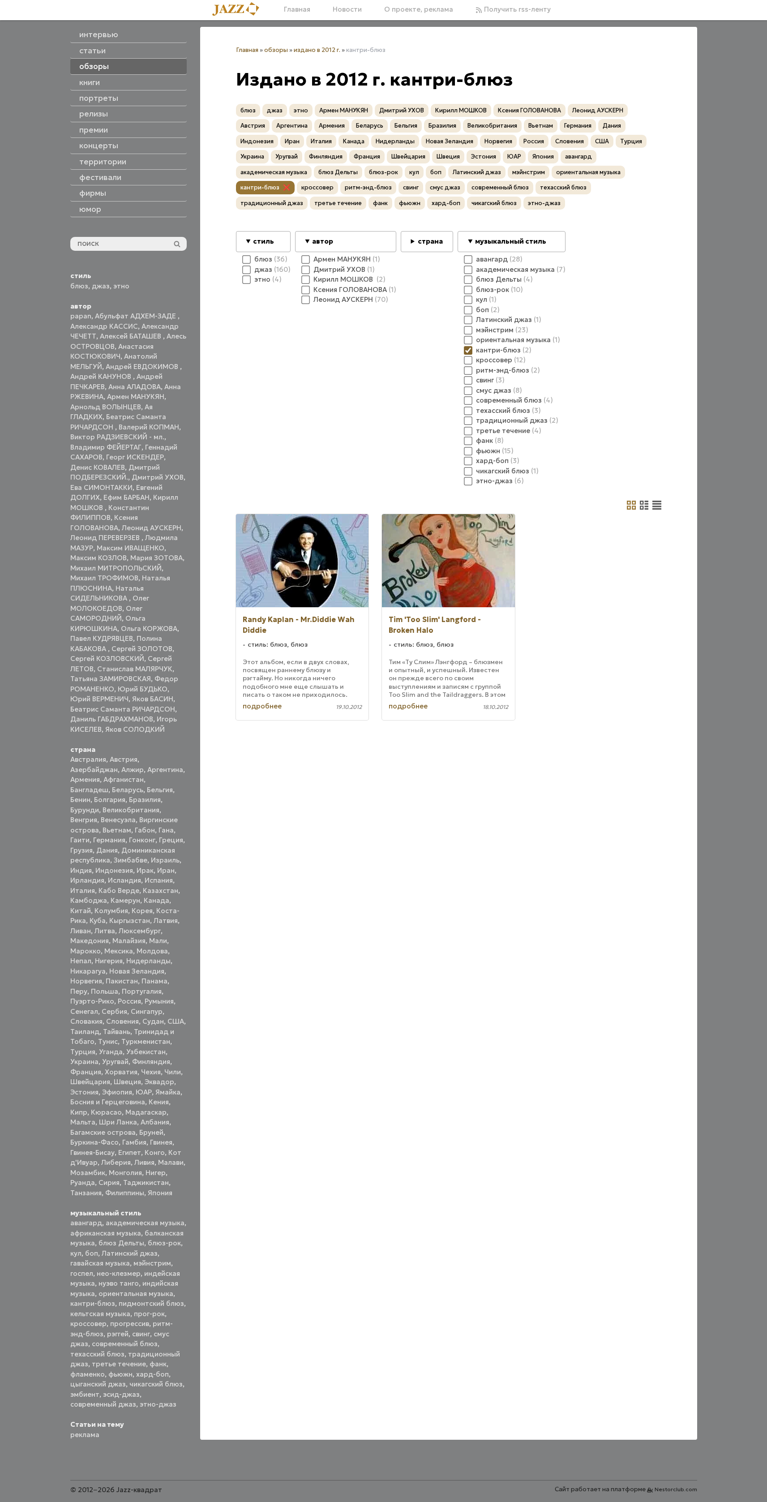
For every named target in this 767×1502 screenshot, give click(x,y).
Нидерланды (148, 961)
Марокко (85, 951)
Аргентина (165, 769)
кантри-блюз (92, 1303)
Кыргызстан (129, 920)
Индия (81, 870)
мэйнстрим (152, 1263)
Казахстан (160, 890)
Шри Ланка (118, 1122)
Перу (78, 991)
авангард (86, 1223)
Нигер (156, 1172)
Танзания (86, 1193)
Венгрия (83, 819)
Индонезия (114, 870)
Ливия (144, 1162)
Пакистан (122, 981)
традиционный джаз (271, 203)
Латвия (166, 920)
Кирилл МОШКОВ (461, 110)
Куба (98, 920)
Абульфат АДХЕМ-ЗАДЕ (136, 316)
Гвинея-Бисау (92, 1152)
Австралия (88, 759)
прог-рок (149, 1313)
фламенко (87, 1374)
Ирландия (87, 880)
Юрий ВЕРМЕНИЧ (99, 699)
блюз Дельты (121, 1243)
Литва (104, 931)
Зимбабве (130, 860)
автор (322, 241)
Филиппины (124, 1193)
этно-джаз (158, 1404)
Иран (166, 870)
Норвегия (86, 981)
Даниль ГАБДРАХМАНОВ (111, 719)
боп (91, 1253)
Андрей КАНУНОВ (101, 376)
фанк (158, 1364)
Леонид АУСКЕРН (151, 528)
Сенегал (84, 1011)
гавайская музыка (100, 1263)
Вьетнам (117, 830)
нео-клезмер (119, 1273)
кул (75, 1253)
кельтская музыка (100, 1313)
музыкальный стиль (510, 241)
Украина (84, 1061)
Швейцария (90, 1081)
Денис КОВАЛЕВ (97, 467)
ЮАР (144, 1092)
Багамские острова (103, 1132)
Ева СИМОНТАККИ (101, 487)
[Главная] (239, 9)
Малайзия (129, 940)
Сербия (114, 1011)
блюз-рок (164, 1243)
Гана (166, 830)
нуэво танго (119, 1283)
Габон (145, 830)
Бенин (80, 799)
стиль (263, 241)
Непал (80, 961)
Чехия (151, 1072)
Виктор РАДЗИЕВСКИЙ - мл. (117, 437)
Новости (347, 9)
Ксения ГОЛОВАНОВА (529, 110)
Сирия (109, 1182)
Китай (80, 910)
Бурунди (84, 810)
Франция (85, 1072)
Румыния (159, 1001)
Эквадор (159, 1081)
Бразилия (145, 799)
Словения (122, 1021)
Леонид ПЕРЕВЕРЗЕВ (105, 537)
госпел (81, 1273)
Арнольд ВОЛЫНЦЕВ (105, 407)
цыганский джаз (98, 1384)
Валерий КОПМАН (149, 427)
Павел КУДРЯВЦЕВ (101, 638)
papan (80, 316)
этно (121, 286)
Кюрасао (106, 1112)
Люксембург (140, 931)
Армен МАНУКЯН (135, 396)
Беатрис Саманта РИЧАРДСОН (122, 709)
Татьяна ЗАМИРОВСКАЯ (110, 678)
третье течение (119, 1364)
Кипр (78, 1112)
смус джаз (445, 187)
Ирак (145, 870)
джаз (101, 286)
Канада (156, 900)
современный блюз (125, 1343)
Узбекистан (146, 1051)
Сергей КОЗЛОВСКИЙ (107, 658)
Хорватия (121, 1072)
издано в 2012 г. (317, 50)
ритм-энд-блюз (368, 187)
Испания (159, 880)
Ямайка (167, 1092)
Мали (158, 940)
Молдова (152, 951)
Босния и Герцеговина (107, 1102)
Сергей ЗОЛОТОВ (141, 648)
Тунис (108, 1041)
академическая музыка (145, 1223)
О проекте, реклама (418, 9)
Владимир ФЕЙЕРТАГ (105, 447)
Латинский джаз (130, 1253)
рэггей (118, 1334)
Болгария (109, 799)
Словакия (86, 1021)
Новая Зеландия (136, 971)
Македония (89, 940)
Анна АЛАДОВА (134, 386)
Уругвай (115, 1061)
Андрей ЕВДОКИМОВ (143, 366)
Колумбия (111, 910)
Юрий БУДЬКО (142, 689)
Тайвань (116, 1031)
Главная (297, 9)
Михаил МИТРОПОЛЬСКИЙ (116, 568)
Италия (82, 890)
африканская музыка (105, 1233)
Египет (129, 1152)
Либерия (116, 1162)
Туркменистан (145, 1041)
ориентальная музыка (136, 1293)
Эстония (84, 1092)
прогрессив (129, 1323)
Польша (104, 991)
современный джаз (103, 1404)
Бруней (151, 1132)
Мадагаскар (146, 1112)
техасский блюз (97, 1354)
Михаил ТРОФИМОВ (104, 578)
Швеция (127, 1081)
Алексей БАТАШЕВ (131, 336)
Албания (155, 1122)
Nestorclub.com (676, 1489)
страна (430, 241)
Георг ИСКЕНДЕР (135, 457)
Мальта (82, 1122)
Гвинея (161, 1142)
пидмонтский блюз (151, 1303)
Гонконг (142, 840)
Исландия (124, 880)
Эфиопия (117, 1092)
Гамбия (134, 1142)
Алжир (132, 769)
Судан (153, 1021)
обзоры (276, 50)
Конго (155, 1152)
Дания (107, 850)
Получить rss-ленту (516, 9)
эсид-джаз (121, 1394)
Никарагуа (88, 971)
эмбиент (84, 1394)
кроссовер (88, 1323)
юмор (90, 209)
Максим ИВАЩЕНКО (130, 548)
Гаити (80, 840)
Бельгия (160, 789)
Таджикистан (146, 1182)
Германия (109, 840)
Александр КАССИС (104, 326)
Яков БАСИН (152, 699)
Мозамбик (87, 1172)
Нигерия (109, 961)
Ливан (80, 931)
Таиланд (84, 1031)
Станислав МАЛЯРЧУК (134, 669)
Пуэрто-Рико (92, 1001)
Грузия (81, 850)
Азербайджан (94, 769)
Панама (154, 981)
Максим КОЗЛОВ (98, 558)
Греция (171, 840)
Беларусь (127, 789)
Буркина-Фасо (94, 1142)
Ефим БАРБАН (126, 497)
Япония (160, 1193)
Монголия (125, 1172)
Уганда (111, 1051)
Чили (172, 1072)
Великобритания (131, 810)
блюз (79, 286)
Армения (85, 779)
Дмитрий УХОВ (158, 477)
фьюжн (120, 1374)
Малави (171, 1162)
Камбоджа (88, 900)
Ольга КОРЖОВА (149, 628)
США (175, 1021)
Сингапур (147, 1011)
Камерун (125, 900)
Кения (159, 1102)
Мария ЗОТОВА (156, 558)
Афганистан (123, 779)
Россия (129, 1001)
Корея (142, 910)
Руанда (82, 1182)
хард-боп (152, 1374)
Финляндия (151, 1061)
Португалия (142, 991)
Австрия (123, 759)
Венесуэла (118, 819)
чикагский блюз (156, 1384)
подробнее (262, 706)
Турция (82, 1051)
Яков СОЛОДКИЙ (135, 729)
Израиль (165, 860)
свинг (141, 1334)
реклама (84, 1434)
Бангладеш (89, 789)
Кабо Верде (119, 890)
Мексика (118, 951)
